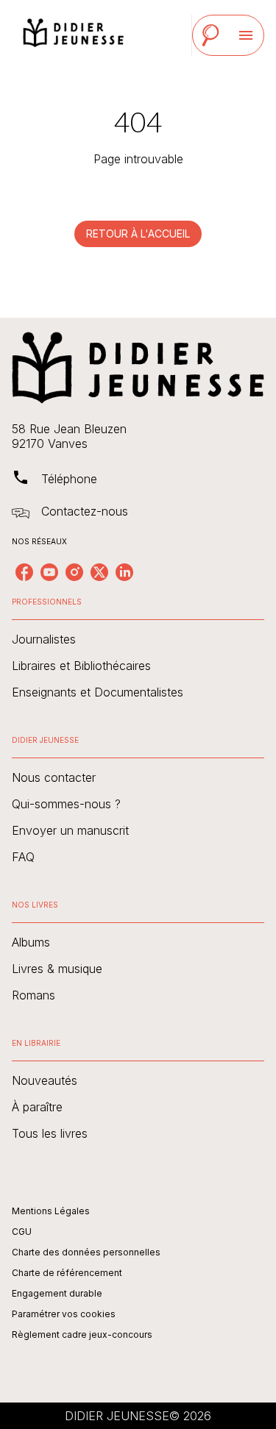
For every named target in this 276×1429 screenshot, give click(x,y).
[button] (138, 234)
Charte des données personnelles (86, 1252)
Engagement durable (57, 1293)
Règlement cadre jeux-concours (82, 1334)
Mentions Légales (51, 1210)
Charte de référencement (67, 1272)
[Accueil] (73, 35)
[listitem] (24, 572)
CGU (22, 1231)
